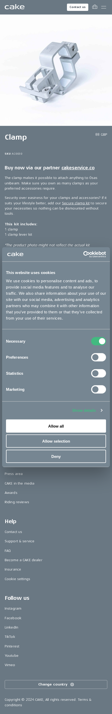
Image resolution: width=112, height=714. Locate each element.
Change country (52, 684)
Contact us (78, 7)
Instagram (13, 608)
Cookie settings (17, 579)
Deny (56, 456)
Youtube (11, 656)
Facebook (13, 618)
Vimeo (10, 665)
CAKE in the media (19, 483)
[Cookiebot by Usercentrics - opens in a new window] (83, 254)
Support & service (19, 541)
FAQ (8, 551)
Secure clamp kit (76, 203)
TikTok (10, 637)
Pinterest (12, 646)
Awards (11, 493)
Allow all (56, 426)
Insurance (13, 569)
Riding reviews (17, 502)
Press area (14, 474)
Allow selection (56, 441)
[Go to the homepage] (14, 7)
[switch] (98, 357)
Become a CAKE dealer (23, 560)
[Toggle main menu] (103, 7)
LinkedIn (11, 627)
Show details (84, 410)
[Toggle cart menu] (94, 7)
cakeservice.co (78, 167)
